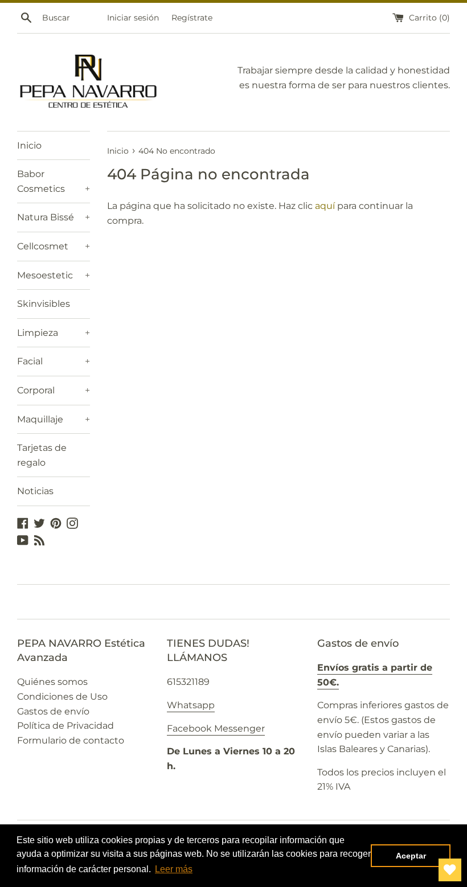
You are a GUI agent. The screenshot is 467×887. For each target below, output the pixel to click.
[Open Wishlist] (450, 870)
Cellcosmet (53, 246)
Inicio (29, 145)
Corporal (53, 390)
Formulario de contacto (70, 740)
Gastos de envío (53, 711)
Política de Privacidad (65, 725)
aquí (325, 205)
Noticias (35, 491)
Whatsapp (191, 705)
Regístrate (191, 18)
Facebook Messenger (216, 728)
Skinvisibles (43, 303)
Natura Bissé (53, 217)
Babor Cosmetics (53, 181)
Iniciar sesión (133, 18)
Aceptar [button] (411, 855)
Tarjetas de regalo (42, 455)
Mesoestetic (53, 275)
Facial (53, 361)
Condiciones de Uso (62, 696)
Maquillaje (53, 419)
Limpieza (53, 332)
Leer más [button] (173, 869)
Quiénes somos (52, 681)
